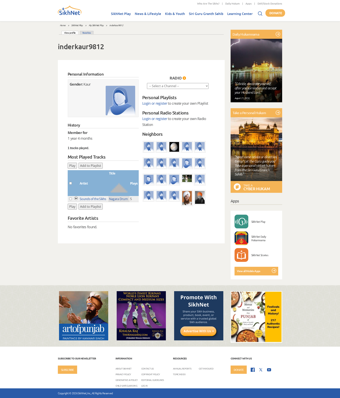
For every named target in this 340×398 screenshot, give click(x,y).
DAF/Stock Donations (270, 3)
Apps (249, 3)
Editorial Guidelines (152, 379)
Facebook (253, 370)
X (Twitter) (261, 370)
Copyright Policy (150, 374)
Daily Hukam (232, 3)
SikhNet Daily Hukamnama (258, 238)
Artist (84, 183)
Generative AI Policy (126, 379)
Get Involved (206, 368)
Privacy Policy (123, 374)
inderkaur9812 (116, 25)
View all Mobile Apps (248, 271)
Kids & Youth (175, 13)
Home (62, 25)
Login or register (154, 103)
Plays (134, 183)
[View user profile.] (120, 100)
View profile (71, 32)
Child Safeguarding (126, 385)
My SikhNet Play (96, 25)
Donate (275, 13)
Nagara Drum (118, 199)
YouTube (269, 369)
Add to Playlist (90, 165)
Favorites (86, 32)
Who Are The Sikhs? (208, 3)
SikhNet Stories (259, 255)
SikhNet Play (121, 13)
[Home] (69, 14)
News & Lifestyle (148, 13)
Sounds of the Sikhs (93, 199)
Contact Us (147, 368)
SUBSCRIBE (67, 369)
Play (72, 165)
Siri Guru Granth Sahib (206, 13)
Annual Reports (182, 368)
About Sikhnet (123, 368)
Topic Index (179, 374)
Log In (144, 385)
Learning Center (240, 13)
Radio (176, 77)
